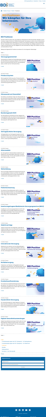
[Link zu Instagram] (16, 410)
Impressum (20, 413)
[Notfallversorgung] (35, 270)
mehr (2, 66)
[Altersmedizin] (35, 158)
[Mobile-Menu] (44, 3)
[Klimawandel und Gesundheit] (35, 102)
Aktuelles (4, 347)
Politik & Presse (6, 11)
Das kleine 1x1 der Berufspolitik (8, 351)
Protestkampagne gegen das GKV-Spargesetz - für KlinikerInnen (16, 343)
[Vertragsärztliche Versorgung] (35, 140)
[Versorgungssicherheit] (35, 65)
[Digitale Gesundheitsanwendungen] (35, 326)
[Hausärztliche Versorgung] (35, 308)
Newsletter (36, 1)
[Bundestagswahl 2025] (35, 121)
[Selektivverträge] (35, 233)
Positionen (4, 345)
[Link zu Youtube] (26, 410)
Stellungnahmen (5, 349)
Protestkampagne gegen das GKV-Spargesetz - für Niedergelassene (17, 341)
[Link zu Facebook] (19, 410)
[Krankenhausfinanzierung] (35, 289)
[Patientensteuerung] (35, 196)
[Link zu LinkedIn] (23, 410)
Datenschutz (25, 413)
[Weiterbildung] (35, 177)
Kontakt (44, 1)
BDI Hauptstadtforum (28, 1)
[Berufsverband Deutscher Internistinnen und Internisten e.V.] (1, 11)
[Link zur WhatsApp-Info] (29, 410)
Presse (40, 1)
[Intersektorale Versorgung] (35, 252)
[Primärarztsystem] (35, 83)
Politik (12, 11)
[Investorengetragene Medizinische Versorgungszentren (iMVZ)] (35, 214)
